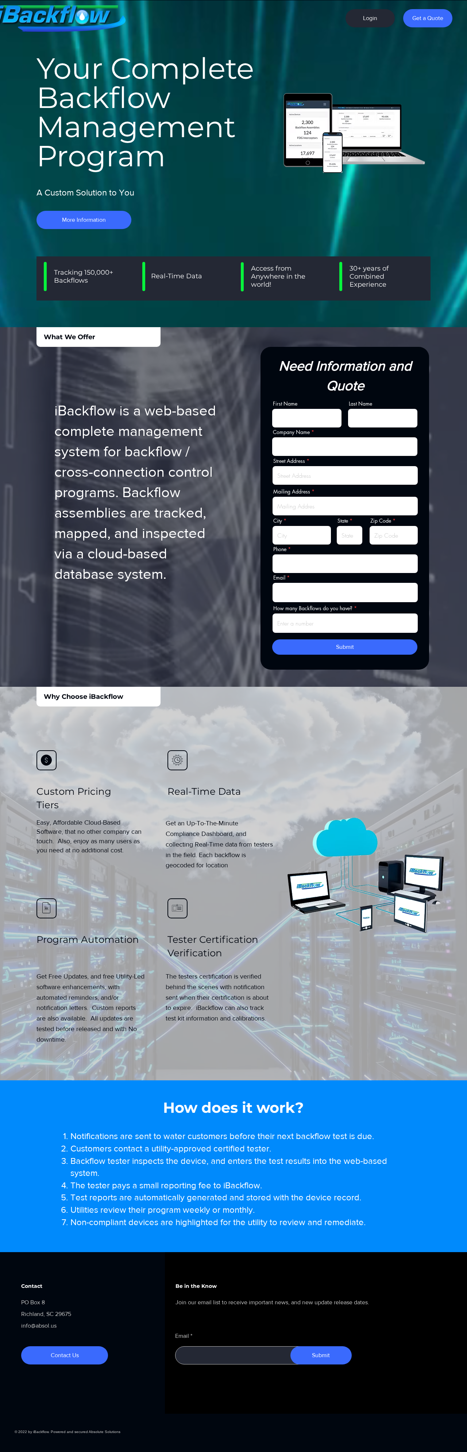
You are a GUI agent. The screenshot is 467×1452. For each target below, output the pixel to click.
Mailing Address (291, 491)
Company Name (291, 432)
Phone (279, 549)
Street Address (289, 461)
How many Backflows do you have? (312, 608)
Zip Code (380, 520)
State (342, 520)
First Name (285, 403)
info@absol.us (39, 1326)
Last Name (360, 403)
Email (279, 577)
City (277, 520)
